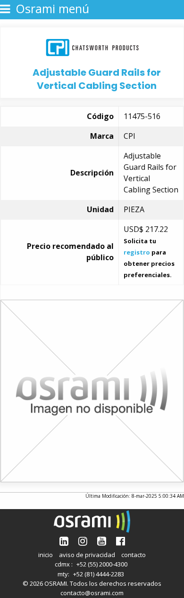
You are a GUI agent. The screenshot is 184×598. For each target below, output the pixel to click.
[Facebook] (120, 541)
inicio (45, 554)
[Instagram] (82, 541)
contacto (133, 554)
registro (137, 252)
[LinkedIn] (63, 541)
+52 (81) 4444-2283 (98, 574)
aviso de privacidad (87, 554)
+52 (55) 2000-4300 (101, 564)
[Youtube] (101, 541)
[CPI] (92, 46)
